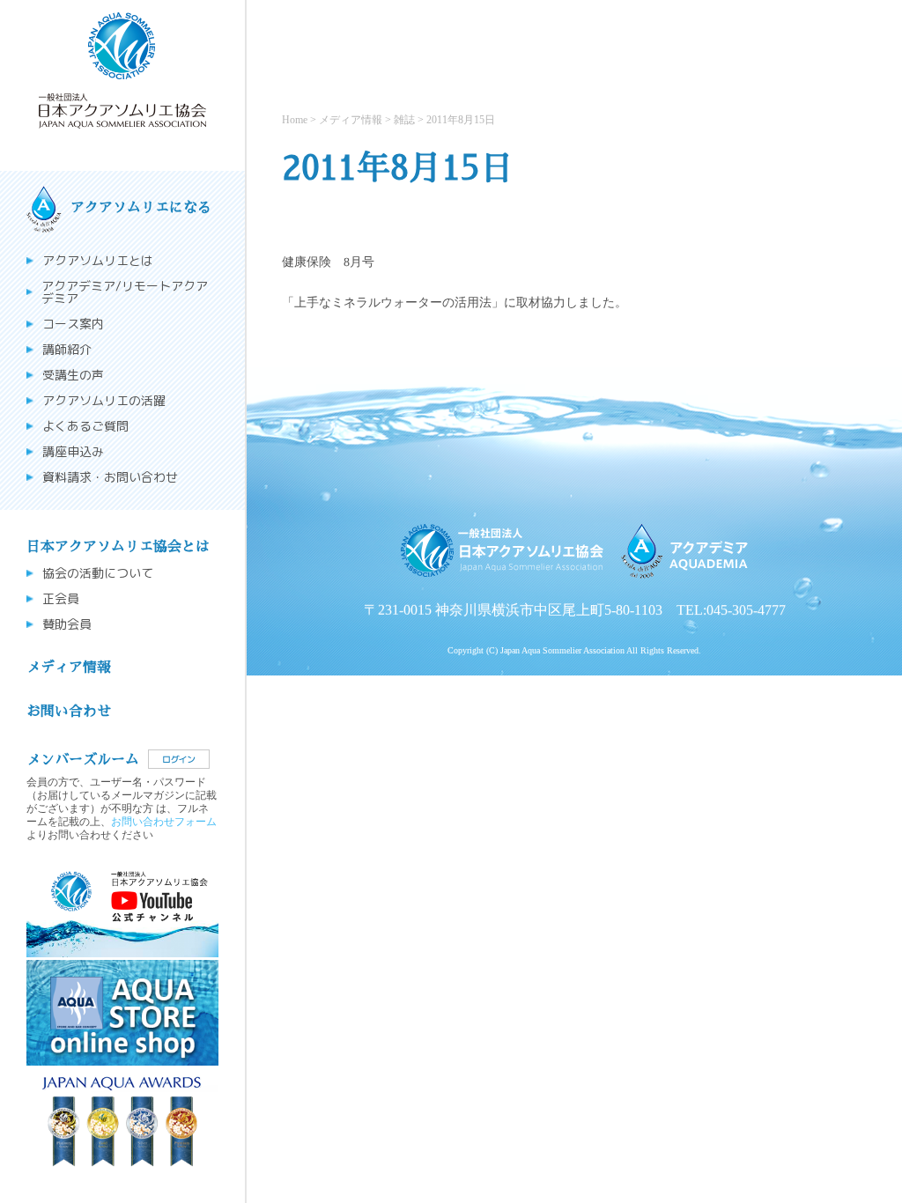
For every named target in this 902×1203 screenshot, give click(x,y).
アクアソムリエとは (97, 261)
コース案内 (73, 324)
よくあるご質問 (85, 426)
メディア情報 (68, 668)
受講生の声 (73, 375)
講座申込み (73, 452)
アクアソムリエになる (140, 208)
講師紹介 (67, 349)
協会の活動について (97, 573)
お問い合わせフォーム (164, 821)
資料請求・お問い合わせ (110, 477)
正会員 (60, 599)
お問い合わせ (68, 712)
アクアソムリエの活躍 (104, 401)
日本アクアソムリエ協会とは (118, 547)
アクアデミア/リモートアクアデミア (124, 292)
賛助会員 (67, 624)
